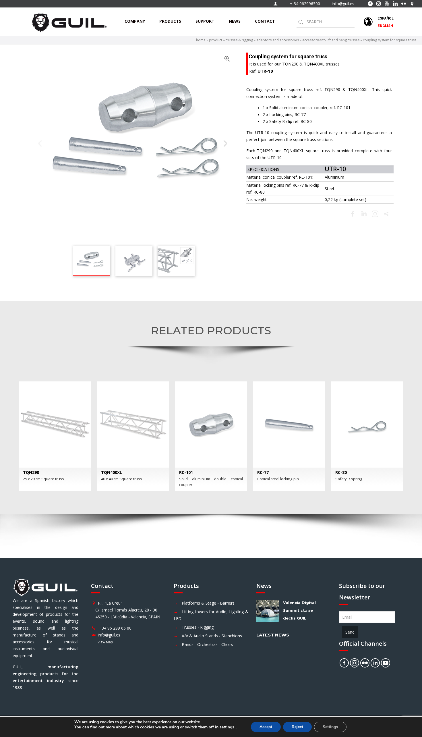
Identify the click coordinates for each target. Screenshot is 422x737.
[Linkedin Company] (375, 663)
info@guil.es (343, 3)
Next (225, 143)
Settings (330, 727)
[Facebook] (353, 214)
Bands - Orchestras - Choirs (207, 644)
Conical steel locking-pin (278, 478)
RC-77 (263, 472)
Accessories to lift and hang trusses (330, 40)
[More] (386, 214)
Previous (40, 143)
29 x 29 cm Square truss (43, 478)
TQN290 (31, 472)
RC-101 (186, 472)
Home (201, 40)
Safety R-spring (348, 478)
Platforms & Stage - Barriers (208, 603)
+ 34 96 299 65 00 (114, 628)
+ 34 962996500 (305, 3)
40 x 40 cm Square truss (121, 478)
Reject (297, 727)
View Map (105, 642)
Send (350, 632)
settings (227, 727)
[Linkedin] (364, 214)
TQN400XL (111, 472)
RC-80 (341, 472)
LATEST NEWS (272, 635)
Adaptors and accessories (277, 40)
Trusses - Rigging (198, 627)
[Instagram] (355, 663)
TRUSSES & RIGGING (239, 40)
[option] (55, 436)
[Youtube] (386, 663)
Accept (266, 727)
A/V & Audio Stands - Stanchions (212, 635)
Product (215, 40)
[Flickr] (365, 663)
